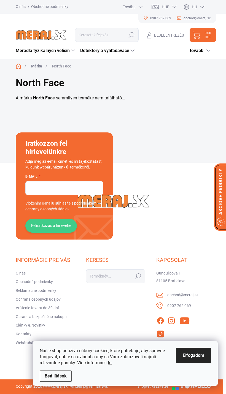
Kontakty (23, 334)
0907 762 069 (179, 305)
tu (110, 362)
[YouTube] (184, 320)
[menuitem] (46, 50)
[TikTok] (160, 333)
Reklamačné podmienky (36, 290)
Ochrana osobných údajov (38, 299)
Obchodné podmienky (49, 6)
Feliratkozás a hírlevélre (51, 225)
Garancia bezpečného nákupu (41, 316)
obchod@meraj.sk (182, 295)
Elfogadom (193, 355)
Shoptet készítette (152, 386)
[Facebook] (160, 320)
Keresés (131, 35)
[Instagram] (171, 320)
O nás (21, 6)
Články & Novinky (30, 325)
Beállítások (56, 376)
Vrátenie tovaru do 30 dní (37, 308)
